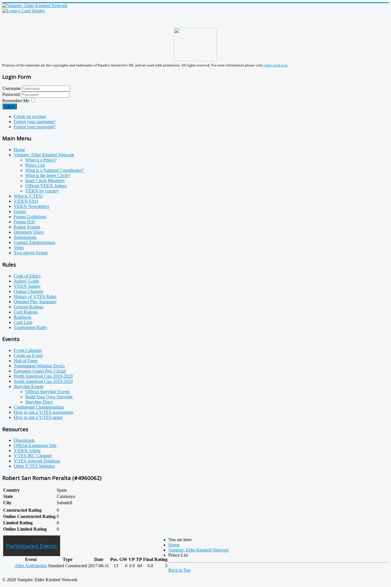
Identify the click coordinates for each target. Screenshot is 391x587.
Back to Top (179, 570)
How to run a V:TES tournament (43, 412)
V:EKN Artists (27, 450)
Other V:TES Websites (34, 466)
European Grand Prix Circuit (40, 371)
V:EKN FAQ (26, 201)
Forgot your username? (35, 121)
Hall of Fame (25, 360)
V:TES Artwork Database (37, 460)
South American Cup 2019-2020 (43, 381)
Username (11, 88)
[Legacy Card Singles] (23, 10)
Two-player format (31, 252)
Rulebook (22, 317)
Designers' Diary (29, 232)
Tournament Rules (30, 327)
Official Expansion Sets (35, 445)
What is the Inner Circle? (47, 175)
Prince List (35, 165)
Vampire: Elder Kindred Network (44, 154)
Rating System (27, 226)
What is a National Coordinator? (54, 170)
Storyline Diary (39, 401)
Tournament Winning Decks (39, 365)
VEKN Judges (27, 286)
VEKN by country (42, 190)
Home (19, 149)
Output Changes (28, 291)
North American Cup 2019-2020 (43, 376)
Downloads (24, 440)
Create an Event (28, 355)
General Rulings (28, 306)
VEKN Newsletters (31, 206)
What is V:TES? (28, 196)
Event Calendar (28, 350)
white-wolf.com (275, 65)
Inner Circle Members (45, 180)
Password (11, 94)
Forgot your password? (35, 126)
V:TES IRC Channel (33, 455)
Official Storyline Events (47, 391)
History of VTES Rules (35, 296)
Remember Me (15, 100)
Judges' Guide (26, 281)
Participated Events (31, 545)
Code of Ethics (27, 275)
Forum (20, 211)
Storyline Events (29, 386)
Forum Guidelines (30, 216)
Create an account (30, 116)
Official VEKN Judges (46, 185)
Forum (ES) (24, 221)
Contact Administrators (34, 242)
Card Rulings (26, 312)
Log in (10, 106)
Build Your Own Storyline (49, 396)
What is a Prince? (41, 159)
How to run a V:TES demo (38, 417)
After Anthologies (31, 565)
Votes (19, 247)
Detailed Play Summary (35, 301)
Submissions (25, 237)
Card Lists (23, 322)
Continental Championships (39, 407)
